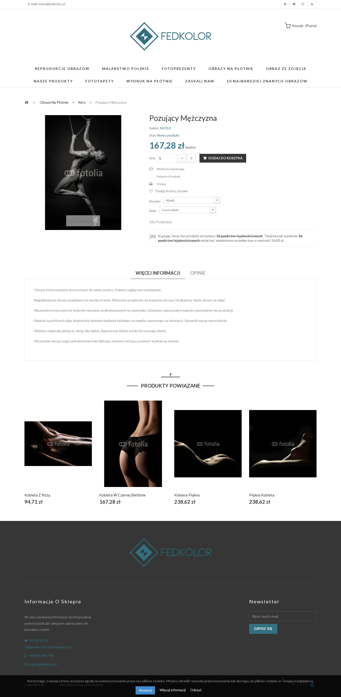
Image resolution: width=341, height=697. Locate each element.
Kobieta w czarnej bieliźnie (122, 495)
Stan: (153, 135)
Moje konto (285, 4)
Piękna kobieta (261, 495)
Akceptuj (145, 690)
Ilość (152, 158)
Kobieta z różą (37, 495)
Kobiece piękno (187, 495)
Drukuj (161, 184)
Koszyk (303, 4)
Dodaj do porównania (70, 449)
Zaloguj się (312, 4)
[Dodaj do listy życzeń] (58, 449)
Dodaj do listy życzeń (172, 191)
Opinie (197, 273)
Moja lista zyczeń (294, 4)
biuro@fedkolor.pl (52, 4)
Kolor (153, 211)
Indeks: (154, 128)
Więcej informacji (173, 690)
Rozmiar (155, 201)
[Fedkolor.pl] (170, 36)
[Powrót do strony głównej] (26, 102)
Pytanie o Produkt (168, 176)
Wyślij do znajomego (170, 169)
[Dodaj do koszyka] (46, 449)
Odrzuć (196, 690)
